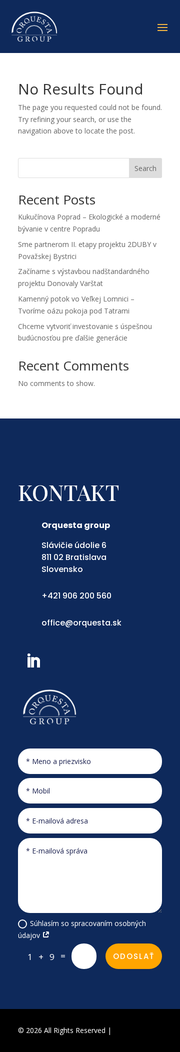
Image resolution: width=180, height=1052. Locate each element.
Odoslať (133, 956)
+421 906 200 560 (77, 596)
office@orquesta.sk (82, 622)
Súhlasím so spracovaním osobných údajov (82, 929)
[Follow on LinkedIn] (33, 661)
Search (145, 168)
